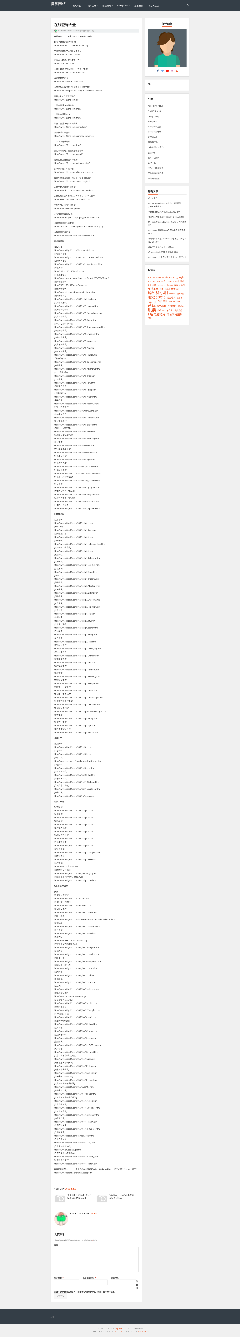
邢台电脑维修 (156, 314)
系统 (152, 305)
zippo (177, 284)
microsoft (161, 281)
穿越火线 (176, 301)
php (182, 280)
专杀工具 (153, 288)
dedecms (160, 277)
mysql (176, 281)
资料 (163, 311)
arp (149, 277)
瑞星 (150, 301)
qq (149, 284)
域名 (151, 293)
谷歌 (159, 310)
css (153, 277)
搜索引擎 (172, 294)
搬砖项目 (77, 5)
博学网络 (58, 3)
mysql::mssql (153, 116)
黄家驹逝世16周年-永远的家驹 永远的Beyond (79, 1197)
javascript (152, 281)
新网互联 (180, 293)
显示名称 (59, 1277)
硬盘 (170, 302)
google (180, 277)
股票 (152, 310)
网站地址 (115, 1277)
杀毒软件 (171, 297)
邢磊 (150, 318)
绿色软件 (161, 305)
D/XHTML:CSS (154, 111)
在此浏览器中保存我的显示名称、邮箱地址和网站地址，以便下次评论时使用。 (96, 1286)
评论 (57, 1245)
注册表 (179, 298)
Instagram (172, 72)
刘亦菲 (167, 289)
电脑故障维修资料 (155, 147)
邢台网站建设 (154, 178)
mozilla (169, 281)
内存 (161, 289)
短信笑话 (163, 301)
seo (154, 284)
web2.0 (160, 285)
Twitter (162, 72)
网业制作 (172, 305)
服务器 (152, 297)
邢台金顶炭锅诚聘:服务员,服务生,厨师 (164, 211)
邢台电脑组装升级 (155, 173)
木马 (161, 297)
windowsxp (168, 285)
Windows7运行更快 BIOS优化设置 (163, 252)
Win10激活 (152, 198)
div (166, 277)
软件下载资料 (154, 157)
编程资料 (106, 5)
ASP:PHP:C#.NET (155, 106)
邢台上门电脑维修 (155, 168)
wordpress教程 (154, 131)
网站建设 (181, 306)
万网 (183, 285)
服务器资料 (153, 142)
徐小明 (162, 292)
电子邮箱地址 (89, 1277)
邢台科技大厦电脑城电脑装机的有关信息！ (166, 216)
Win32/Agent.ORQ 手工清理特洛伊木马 (121, 1197)
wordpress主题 (154, 126)
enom (172, 277)
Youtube (167, 72)
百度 (154, 301)
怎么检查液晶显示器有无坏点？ (161, 246)
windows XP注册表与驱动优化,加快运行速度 (167, 257)
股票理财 (138, 5)
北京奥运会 (153, 5)
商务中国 (174, 289)
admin (69, 31)
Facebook (158, 72)
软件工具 (92, 5)
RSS (177, 71)
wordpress (122, 5)
